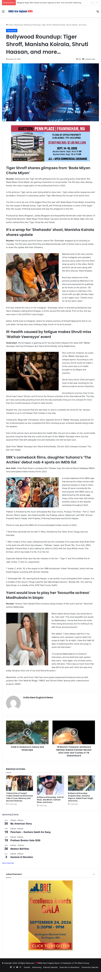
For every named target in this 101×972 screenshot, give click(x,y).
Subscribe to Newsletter (69, 967)
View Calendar (8, 863)
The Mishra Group (81, 963)
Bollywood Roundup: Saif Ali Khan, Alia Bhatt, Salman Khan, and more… (50, 800)
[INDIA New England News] (20, 11)
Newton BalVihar (19, 848)
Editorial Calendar (50, 967)
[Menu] (3, 12)
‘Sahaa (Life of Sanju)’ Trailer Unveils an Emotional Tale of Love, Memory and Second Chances (19, 797)
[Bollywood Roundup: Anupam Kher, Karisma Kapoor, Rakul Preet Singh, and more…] (81, 783)
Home (10, 25)
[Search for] (97, 12)
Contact (27, 967)
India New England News (38, 697)
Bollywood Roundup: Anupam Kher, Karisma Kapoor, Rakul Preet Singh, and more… (80, 797)
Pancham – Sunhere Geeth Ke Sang (30, 832)
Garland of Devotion (21, 857)
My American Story (21, 823)
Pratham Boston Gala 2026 (25, 840)
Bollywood (18, 25)
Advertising (36, 967)
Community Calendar (89, 967)
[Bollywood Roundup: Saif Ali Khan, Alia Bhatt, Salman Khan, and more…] (50, 785)
